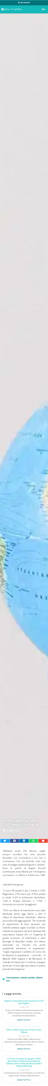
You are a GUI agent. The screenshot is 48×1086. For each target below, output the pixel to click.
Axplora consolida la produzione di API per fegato (24, 1002)
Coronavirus (12, 977)
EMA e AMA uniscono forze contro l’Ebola (24, 1031)
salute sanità (27, 977)
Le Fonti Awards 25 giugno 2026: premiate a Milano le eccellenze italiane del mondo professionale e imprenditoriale (24, 1062)
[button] (5, 841)
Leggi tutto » (24, 1020)
